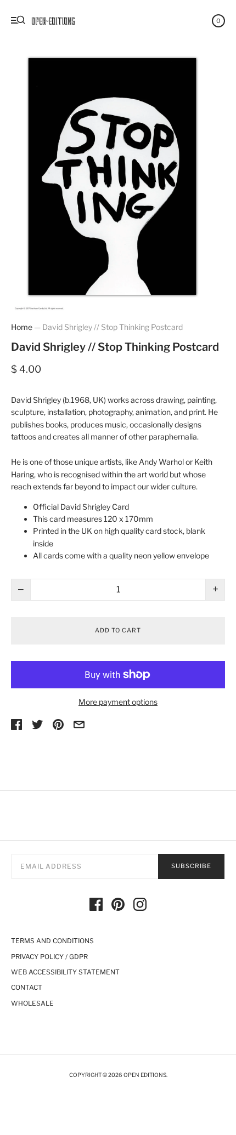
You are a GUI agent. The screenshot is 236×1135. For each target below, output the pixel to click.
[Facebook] (96, 906)
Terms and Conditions (52, 941)
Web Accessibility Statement (65, 972)
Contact (26, 987)
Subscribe (191, 866)
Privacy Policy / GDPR (49, 957)
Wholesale (32, 1003)
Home (21, 327)
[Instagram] (140, 906)
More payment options (118, 701)
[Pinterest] (118, 906)
